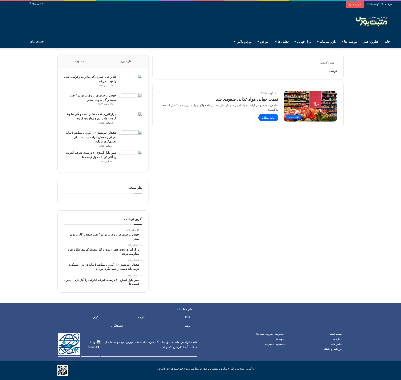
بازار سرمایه (328, 41)
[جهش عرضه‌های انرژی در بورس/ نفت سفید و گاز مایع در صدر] (130, 101)
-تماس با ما (336, 343)
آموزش (264, 41)
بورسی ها (350, 41)
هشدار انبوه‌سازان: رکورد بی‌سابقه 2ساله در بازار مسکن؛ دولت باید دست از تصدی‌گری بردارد (91, 137)
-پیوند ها (280, 338)
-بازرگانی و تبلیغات (332, 349)
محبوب (79, 61)
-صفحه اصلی (336, 333)
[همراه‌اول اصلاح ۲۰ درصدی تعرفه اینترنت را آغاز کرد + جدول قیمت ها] (130, 158)
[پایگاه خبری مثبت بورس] (376, 22)
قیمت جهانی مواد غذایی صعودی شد (247, 99)
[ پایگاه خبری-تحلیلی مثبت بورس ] (144, 342)
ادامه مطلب (268, 117)
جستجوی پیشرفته (275, 343)
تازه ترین (125, 61)
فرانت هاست (165, 368)
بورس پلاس (244, 41)
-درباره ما (337, 338)
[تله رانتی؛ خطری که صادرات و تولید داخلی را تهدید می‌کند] (130, 82)
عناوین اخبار (371, 41)
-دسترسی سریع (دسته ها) (270, 333)
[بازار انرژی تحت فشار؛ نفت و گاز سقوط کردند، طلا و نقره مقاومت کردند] (130, 120)
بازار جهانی (304, 41)
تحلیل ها (283, 41)
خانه (388, 41)
